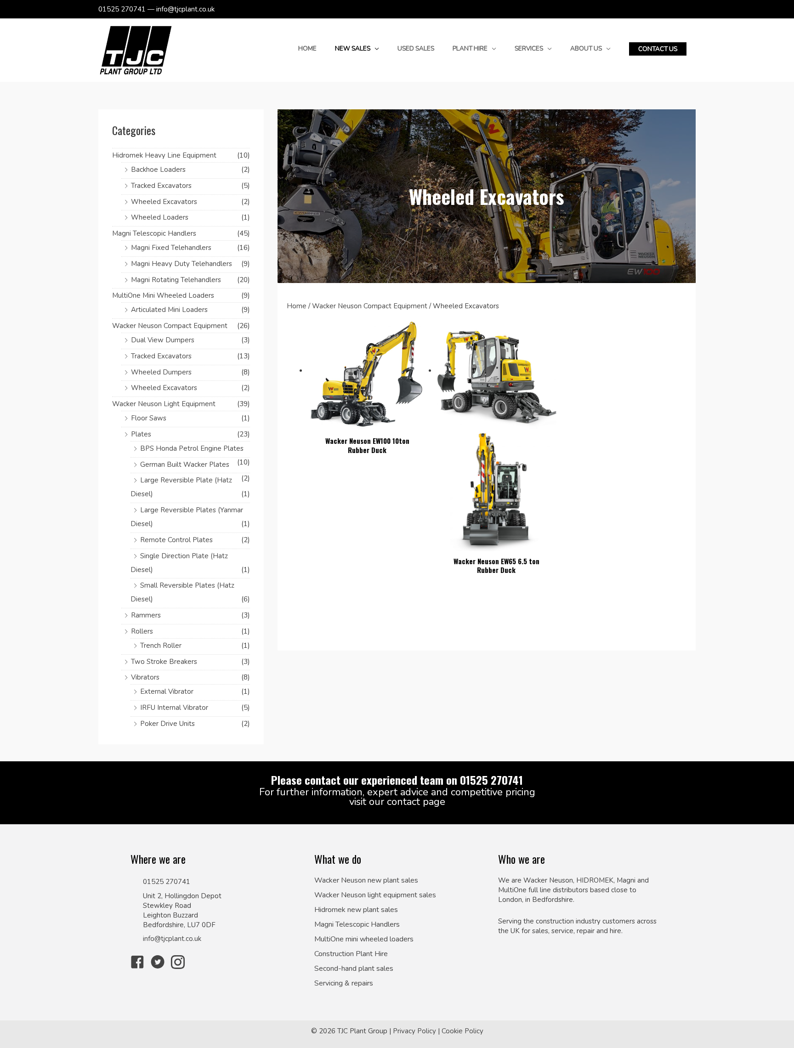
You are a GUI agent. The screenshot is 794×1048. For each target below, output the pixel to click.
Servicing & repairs (343, 983)
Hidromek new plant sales (356, 910)
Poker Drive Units (167, 723)
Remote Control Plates (176, 539)
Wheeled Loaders (159, 217)
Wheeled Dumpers (161, 372)
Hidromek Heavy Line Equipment (164, 155)
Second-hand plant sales (353, 969)
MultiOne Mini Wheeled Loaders (163, 295)
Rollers (142, 631)
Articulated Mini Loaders (169, 309)
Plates (141, 434)
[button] (657, 49)
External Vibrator (166, 691)
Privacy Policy (414, 1031)
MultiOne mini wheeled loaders (364, 939)
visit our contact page (397, 802)
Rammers (146, 615)
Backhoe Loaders (158, 169)
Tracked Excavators (161, 185)
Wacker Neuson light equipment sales (375, 895)
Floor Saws (148, 418)
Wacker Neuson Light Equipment (164, 403)
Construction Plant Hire (351, 954)
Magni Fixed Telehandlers (171, 247)
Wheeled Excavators (164, 201)
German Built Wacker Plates (184, 464)
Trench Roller (160, 645)
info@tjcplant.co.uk (172, 938)
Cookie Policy (462, 1031)
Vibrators (145, 677)
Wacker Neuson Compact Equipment (169, 325)
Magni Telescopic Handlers (154, 233)
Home (296, 306)
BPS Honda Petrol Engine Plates (192, 448)
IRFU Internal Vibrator (174, 707)
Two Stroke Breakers (164, 661)
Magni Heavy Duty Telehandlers (181, 263)
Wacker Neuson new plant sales (366, 880)
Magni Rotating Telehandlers (176, 279)
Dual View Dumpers (162, 340)
